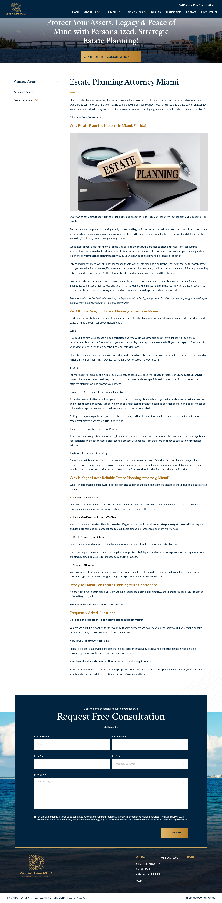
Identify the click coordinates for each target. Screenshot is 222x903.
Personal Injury (22, 92)
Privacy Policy (82, 898)
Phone (70, 755)
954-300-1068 (169, 857)
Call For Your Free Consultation (196, 5)
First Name (70, 736)
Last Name (148, 736)
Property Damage (24, 99)
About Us (90, 12)
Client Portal (209, 12)
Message (109, 775)
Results (156, 12)
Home (75, 12)
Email (148, 755)
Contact (191, 12)
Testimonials (173, 12)
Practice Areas (134, 12)
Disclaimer (71, 898)
